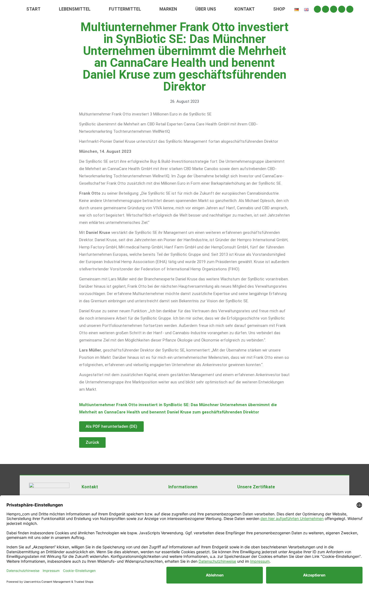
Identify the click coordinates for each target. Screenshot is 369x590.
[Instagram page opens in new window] (317, 9)
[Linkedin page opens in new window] (341, 9)
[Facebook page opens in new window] (325, 9)
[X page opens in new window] (333, 9)
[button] (92, 442)
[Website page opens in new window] (349, 9)
